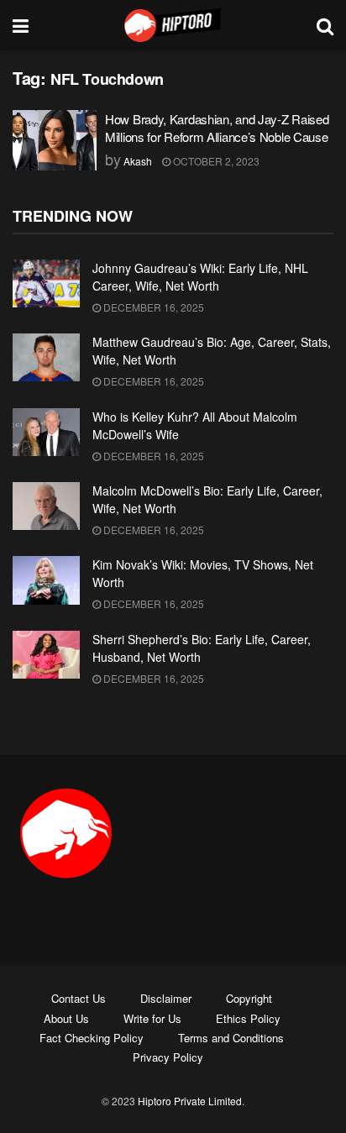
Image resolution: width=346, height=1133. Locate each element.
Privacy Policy (168, 1057)
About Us (66, 1018)
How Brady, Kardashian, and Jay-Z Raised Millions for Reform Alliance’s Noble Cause (216, 127)
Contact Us (78, 998)
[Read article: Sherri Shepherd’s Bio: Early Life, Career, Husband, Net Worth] (46, 655)
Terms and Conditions (231, 1038)
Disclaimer (165, 998)
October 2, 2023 (215, 161)
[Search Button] (325, 25)
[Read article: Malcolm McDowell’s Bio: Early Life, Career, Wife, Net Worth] (46, 506)
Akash (137, 161)
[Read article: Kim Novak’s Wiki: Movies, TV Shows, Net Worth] (46, 580)
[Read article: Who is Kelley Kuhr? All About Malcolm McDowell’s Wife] (46, 432)
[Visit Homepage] (173, 25)
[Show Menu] (21, 25)
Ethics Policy (248, 1018)
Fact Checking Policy (91, 1038)
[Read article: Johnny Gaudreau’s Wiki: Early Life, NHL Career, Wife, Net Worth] (46, 283)
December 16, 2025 (152, 307)
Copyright (249, 998)
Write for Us (152, 1018)
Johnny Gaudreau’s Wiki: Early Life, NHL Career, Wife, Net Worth (200, 277)
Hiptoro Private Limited (190, 1101)
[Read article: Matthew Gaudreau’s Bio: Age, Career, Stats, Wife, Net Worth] (46, 357)
